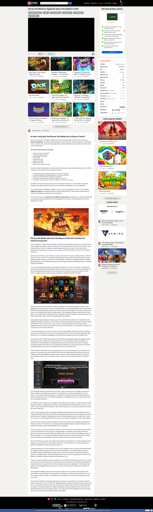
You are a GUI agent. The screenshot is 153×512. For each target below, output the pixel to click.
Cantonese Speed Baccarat (107, 141)
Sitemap (65, 499)
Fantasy (108, 96)
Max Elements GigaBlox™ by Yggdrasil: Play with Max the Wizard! (60, 119)
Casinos (87, 3)
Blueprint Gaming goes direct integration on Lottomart (111, 265)
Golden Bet (78, 12)
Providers (108, 3)
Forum (59, 499)
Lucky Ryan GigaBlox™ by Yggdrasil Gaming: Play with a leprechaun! (61, 96)
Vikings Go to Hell (86, 404)
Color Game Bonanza (105, 166)
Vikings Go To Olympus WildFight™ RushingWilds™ (82, 96)
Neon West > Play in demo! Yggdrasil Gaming (37, 73)
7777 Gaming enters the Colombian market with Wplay (113, 243)
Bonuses (94, 3)
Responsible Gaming (76, 499)
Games (100, 3)
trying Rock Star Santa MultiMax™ (65, 189)
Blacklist (96, 499)
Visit (111, 52)
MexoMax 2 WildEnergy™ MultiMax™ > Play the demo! (60, 73)
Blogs (115, 3)
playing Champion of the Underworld (53, 250)
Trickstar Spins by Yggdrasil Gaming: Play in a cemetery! (82, 119)
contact (102, 499)
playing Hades (47, 352)
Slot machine (55, 12)
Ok (151, 510)
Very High (121, 72)
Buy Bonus (67, 12)
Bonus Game (33, 16)
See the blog (112, 272)
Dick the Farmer (34, 95)
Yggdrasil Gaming (35, 12)
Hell (46, 12)
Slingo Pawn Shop (104, 191)
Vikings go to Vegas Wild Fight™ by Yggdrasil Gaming (82, 73)
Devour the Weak (40, 443)
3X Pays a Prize (111, 98)
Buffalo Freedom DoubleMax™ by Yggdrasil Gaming (38, 119)
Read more (147, 510)
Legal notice (88, 499)
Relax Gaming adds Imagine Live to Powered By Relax (112, 222)
